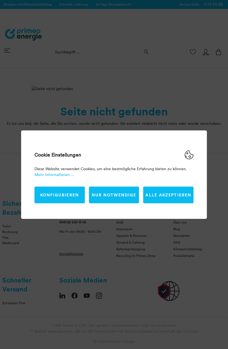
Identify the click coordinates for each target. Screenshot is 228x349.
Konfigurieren (59, 195)
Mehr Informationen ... (54, 174)
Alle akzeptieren (168, 195)
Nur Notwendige (114, 195)
